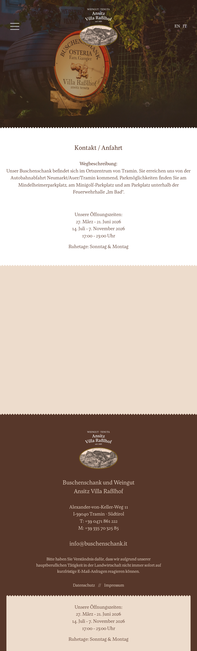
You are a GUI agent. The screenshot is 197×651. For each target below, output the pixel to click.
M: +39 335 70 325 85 (98, 528)
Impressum (114, 586)
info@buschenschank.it (98, 544)
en (177, 26)
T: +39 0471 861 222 (98, 521)
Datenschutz (84, 586)
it (185, 26)
